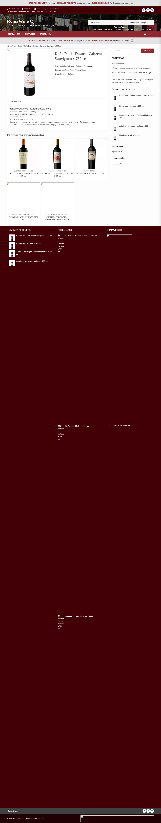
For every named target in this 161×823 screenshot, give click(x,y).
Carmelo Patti (17, 214)
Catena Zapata (51, 214)
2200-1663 (28, 9)
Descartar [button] (132, 3)
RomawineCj (117, 164)
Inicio (9, 46)
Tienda (11, 34)
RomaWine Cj (21, 21)
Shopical (29, 818)
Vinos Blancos (122, 30)
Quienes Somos (46, 34)
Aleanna (86, 171)
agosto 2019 (117, 151)
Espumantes (109, 30)
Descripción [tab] (15, 102)
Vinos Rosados (137, 30)
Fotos (20, 34)
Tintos (20, 46)
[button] (8, 50)
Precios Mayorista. (119, 63)
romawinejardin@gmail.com (48, 9)
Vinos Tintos (96, 30)
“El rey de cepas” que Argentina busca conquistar (131, 68)
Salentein (17, 171)
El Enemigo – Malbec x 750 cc (91, 173)
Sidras (148, 30)
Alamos (52, 171)
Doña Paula (69, 70)
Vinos (14, 46)
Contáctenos (31, 34)
